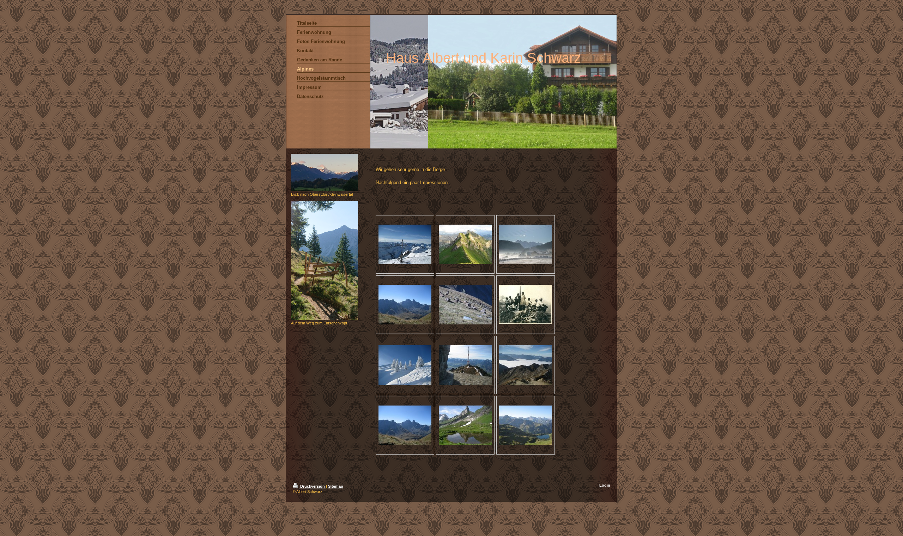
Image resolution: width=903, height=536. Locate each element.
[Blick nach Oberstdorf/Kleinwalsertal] (324, 172)
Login (604, 485)
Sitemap (335, 486)
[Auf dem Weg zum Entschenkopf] (324, 260)
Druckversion (312, 486)
